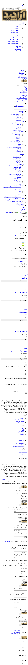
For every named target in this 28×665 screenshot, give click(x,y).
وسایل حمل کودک (17, 157)
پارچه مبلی (15, 37)
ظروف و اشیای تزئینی (15, 141)
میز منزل (19, 47)
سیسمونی (15, 34)
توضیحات (25, 261)
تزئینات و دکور (17, 158)
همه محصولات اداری (16, 122)
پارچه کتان (18, 181)
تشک (20, 152)
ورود (26, 537)
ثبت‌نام (25, 582)
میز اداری (19, 124)
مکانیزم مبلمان (17, 167)
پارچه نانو (19, 177)
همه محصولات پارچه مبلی (15, 174)
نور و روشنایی (18, 134)
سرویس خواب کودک (16, 159)
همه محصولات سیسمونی (15, 155)
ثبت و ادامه (24, 501)
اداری (16, 28)
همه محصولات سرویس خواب (14, 147)
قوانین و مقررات (20, 204)
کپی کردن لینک (10, 378)
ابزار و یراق (15, 35)
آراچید (20, 216)
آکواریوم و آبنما (17, 140)
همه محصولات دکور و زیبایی (14, 132)
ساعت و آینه (18, 135)
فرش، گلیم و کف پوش (12, 39)
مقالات (22, 70)
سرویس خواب (14, 32)
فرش (20, 188)
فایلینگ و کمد (18, 128)
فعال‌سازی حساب (23, 518)
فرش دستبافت (17, 189)
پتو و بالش (18, 151)
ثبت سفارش (15, 258)
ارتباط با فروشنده (23, 258)
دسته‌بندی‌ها (21, 24)
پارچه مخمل (18, 175)
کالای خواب (18, 150)
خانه (23, 23)
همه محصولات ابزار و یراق (15, 165)
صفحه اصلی (21, 111)
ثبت (26, 392)
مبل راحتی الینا (23, 312)
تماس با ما (21, 73)
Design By (3, 479)
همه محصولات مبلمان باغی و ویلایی (12, 197)
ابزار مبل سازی (17, 169)
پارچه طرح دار (17, 182)
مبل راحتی (16, 235)
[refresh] (17, 391)
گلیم (20, 191)
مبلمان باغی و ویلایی (13, 41)
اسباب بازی (18, 162)
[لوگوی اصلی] (14, 20)
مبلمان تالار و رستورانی (12, 43)
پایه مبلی (19, 171)
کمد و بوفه (18, 50)
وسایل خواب (18, 161)
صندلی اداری (18, 125)
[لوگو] (24, 398)
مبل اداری (19, 127)
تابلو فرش (18, 137)
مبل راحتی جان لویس (21, 292)
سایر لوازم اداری (17, 130)
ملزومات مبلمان (17, 168)
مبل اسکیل (24, 278)
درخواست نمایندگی (22, 77)
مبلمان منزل (18, 46)
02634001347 (24, 209)
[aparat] (26, 394)
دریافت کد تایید (24, 610)
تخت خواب (18, 148)
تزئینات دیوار (18, 138)
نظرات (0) (20, 261)
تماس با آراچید (20, 422)
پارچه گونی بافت (17, 178)
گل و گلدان (18, 142)
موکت (19, 192)
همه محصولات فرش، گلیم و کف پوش (12, 187)
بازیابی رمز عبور (6, 541)
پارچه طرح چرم (17, 179)
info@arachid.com (23, 210)
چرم (20, 184)
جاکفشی (19, 144)
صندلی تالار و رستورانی (15, 201)
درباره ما (22, 74)
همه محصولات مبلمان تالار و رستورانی (12, 199)
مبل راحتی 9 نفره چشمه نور (19, 351)
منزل (16, 26)
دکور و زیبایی (14, 30)
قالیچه (19, 194)
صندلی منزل (18, 49)
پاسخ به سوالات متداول (18, 419)
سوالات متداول (20, 71)
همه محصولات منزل (16, 44)
